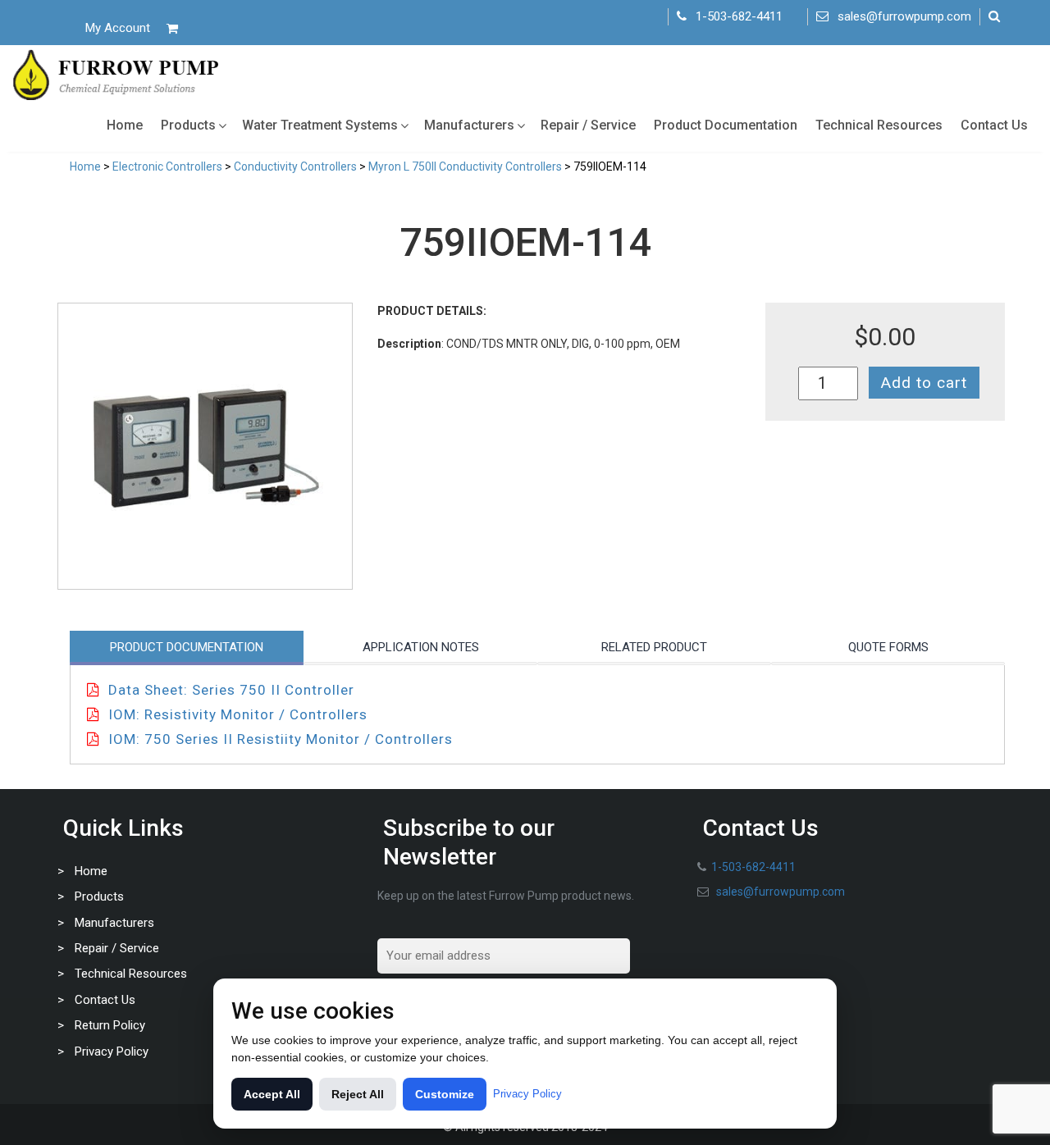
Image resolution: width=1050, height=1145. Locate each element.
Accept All (272, 1094)
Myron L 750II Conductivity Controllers (465, 166)
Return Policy (110, 1025)
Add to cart (924, 382)
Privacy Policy (111, 1051)
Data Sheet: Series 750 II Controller (231, 690)
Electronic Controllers (167, 166)
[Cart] (172, 28)
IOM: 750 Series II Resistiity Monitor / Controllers (280, 739)
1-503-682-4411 (739, 16)
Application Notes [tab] (421, 647)
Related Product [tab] (654, 647)
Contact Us (994, 125)
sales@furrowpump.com (904, 16)
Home (125, 125)
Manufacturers (469, 125)
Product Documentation (725, 125)
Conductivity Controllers (295, 166)
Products (188, 125)
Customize (444, 1094)
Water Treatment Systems (320, 125)
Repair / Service (588, 125)
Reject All (357, 1094)
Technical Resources (879, 125)
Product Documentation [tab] (186, 647)
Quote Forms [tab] (888, 647)
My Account (117, 28)
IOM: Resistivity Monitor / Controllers (238, 714)
